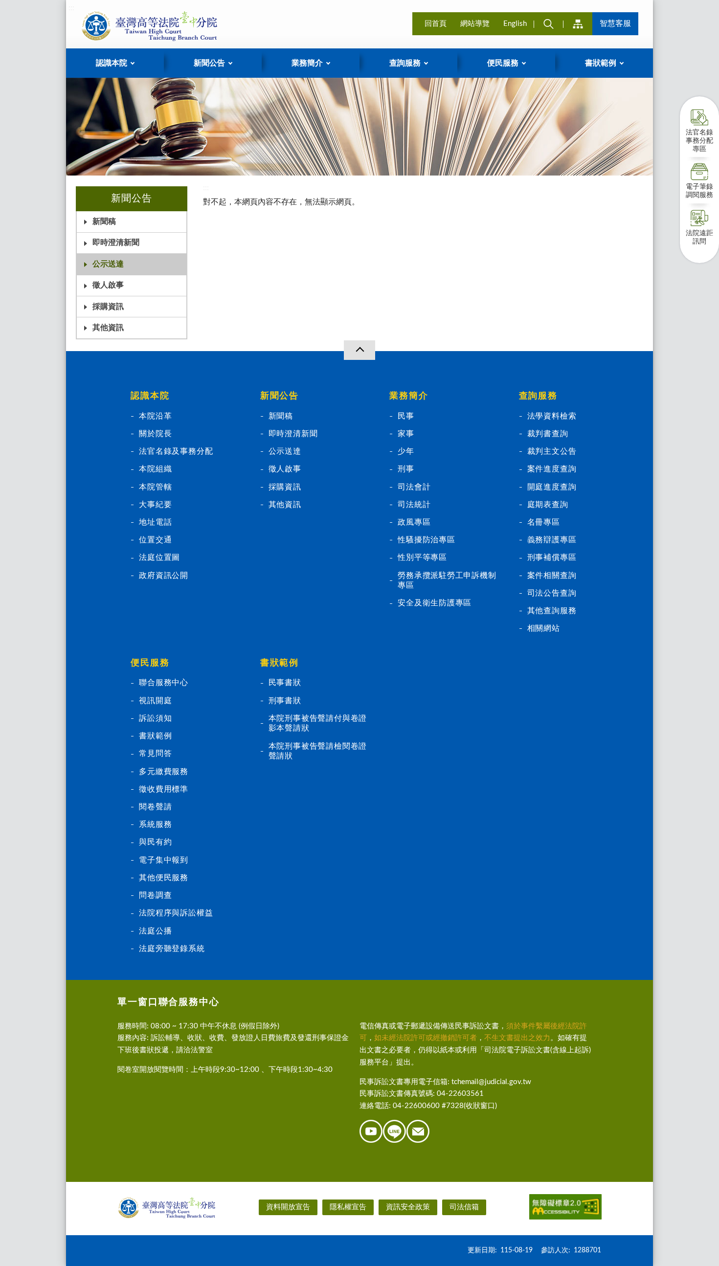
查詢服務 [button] (405, 63)
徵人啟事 (108, 285)
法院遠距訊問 (699, 237)
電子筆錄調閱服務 (699, 191)
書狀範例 (155, 736)
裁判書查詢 (547, 434)
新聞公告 (279, 396)
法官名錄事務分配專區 (699, 141)
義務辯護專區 (552, 540)
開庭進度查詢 (552, 487)
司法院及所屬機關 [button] (577, 23)
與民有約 (155, 842)
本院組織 (155, 469)
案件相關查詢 (552, 575)
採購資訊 (108, 307)
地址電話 (155, 522)
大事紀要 (155, 505)
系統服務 (155, 824)
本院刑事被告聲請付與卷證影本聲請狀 (318, 723)
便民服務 (150, 663)
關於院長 (155, 434)
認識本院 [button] (111, 63)
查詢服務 (538, 396)
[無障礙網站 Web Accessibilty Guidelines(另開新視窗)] (565, 1208)
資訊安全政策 (408, 1207)
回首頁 (436, 23)
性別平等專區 (422, 557)
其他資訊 (108, 328)
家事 (406, 434)
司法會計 (414, 487)
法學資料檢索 (552, 416)
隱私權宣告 (348, 1207)
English (515, 23)
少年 (406, 451)
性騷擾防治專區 (426, 540)
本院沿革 (155, 416)
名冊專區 (543, 522)
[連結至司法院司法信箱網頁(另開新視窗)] (418, 1141)
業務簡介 (408, 396)
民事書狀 (285, 683)
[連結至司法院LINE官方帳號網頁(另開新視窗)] (394, 1141)
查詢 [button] (548, 23)
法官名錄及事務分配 (176, 451)
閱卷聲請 (155, 807)
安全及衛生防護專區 (435, 603)
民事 (406, 416)
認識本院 (150, 396)
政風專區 (414, 522)
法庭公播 (155, 931)
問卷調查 (155, 895)
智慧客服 (615, 23)
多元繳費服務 (163, 772)
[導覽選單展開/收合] (359, 350)
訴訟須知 (155, 718)
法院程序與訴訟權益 (176, 913)
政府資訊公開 (163, 575)
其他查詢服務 (552, 611)
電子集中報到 (163, 860)
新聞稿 (104, 221)
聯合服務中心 (163, 683)
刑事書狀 (285, 701)
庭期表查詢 (547, 505)
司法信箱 (464, 1207)
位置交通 (155, 540)
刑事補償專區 (552, 557)
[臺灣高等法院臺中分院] (147, 25)
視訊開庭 (155, 701)
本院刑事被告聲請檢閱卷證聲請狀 (318, 751)
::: (71, 8)
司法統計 (414, 505)
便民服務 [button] (502, 63)
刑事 (406, 469)
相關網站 (543, 628)
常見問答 (155, 753)
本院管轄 (155, 487)
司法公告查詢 (552, 593)
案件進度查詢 (552, 469)
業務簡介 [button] (307, 63)
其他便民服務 (163, 878)
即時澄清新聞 (115, 242)
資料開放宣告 (288, 1207)
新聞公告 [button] (209, 63)
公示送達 (108, 264)
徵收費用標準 (163, 789)
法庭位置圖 (159, 557)
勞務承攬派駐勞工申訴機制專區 (447, 580)
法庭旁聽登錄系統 (171, 949)
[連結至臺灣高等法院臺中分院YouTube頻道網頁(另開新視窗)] (371, 1141)
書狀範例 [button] (600, 63)
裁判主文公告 (552, 451)
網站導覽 (475, 23)
